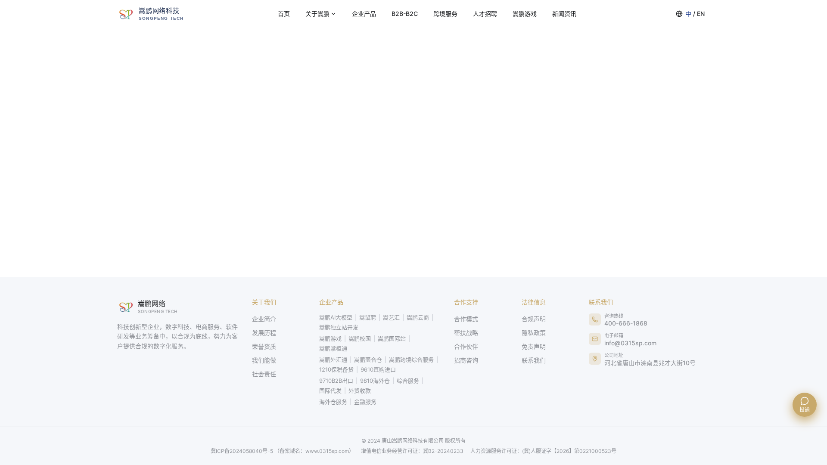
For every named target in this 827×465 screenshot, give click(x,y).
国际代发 (330, 390)
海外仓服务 (333, 401)
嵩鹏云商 (418, 317)
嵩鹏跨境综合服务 (411, 359)
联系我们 (534, 360)
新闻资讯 (564, 13)
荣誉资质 (264, 346)
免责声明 (534, 346)
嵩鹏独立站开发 (338, 327)
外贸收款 (359, 390)
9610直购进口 (378, 369)
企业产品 (364, 13)
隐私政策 (534, 332)
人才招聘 (485, 13)
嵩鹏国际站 (392, 338)
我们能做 (264, 360)
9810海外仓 (375, 380)
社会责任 (264, 374)
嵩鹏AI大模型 (335, 317)
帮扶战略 (466, 332)
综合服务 (408, 380)
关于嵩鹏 (317, 13)
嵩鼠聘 (367, 317)
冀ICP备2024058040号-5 (282, 451)
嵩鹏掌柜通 (333, 348)
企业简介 (264, 318)
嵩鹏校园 (359, 338)
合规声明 (534, 318)
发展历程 (264, 332)
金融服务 (365, 401)
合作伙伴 (466, 346)
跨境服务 (445, 13)
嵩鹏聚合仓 (368, 359)
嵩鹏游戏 (525, 13)
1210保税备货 (336, 369)
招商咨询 (466, 360)
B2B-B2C (405, 13)
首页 (284, 13)
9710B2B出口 (336, 380)
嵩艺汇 (391, 317)
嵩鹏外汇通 (333, 359)
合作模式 (466, 318)
